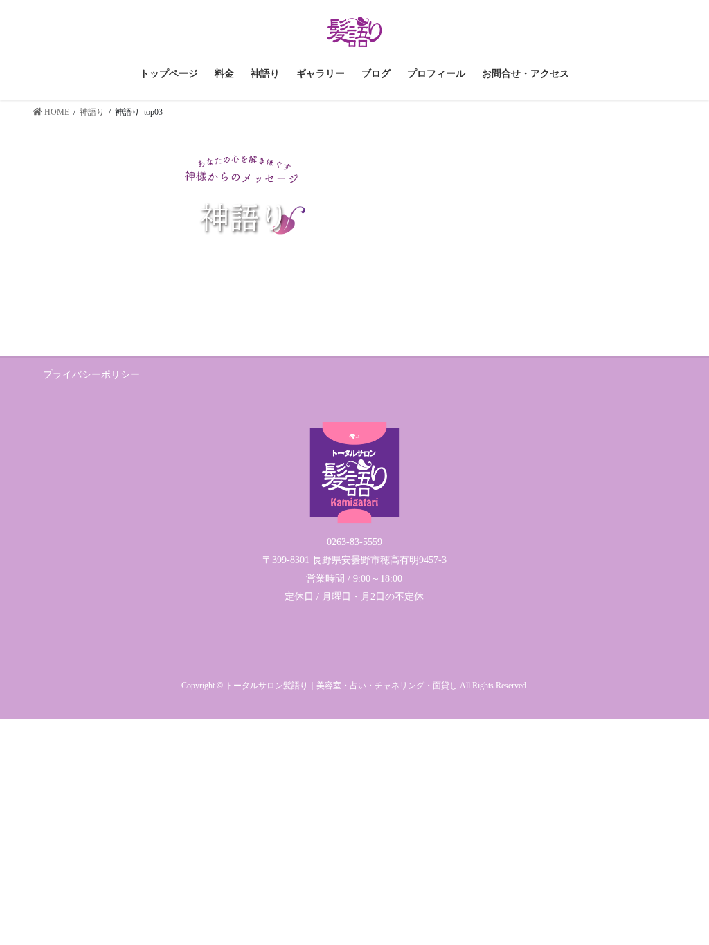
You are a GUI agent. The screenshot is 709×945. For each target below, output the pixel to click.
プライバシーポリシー (91, 374)
